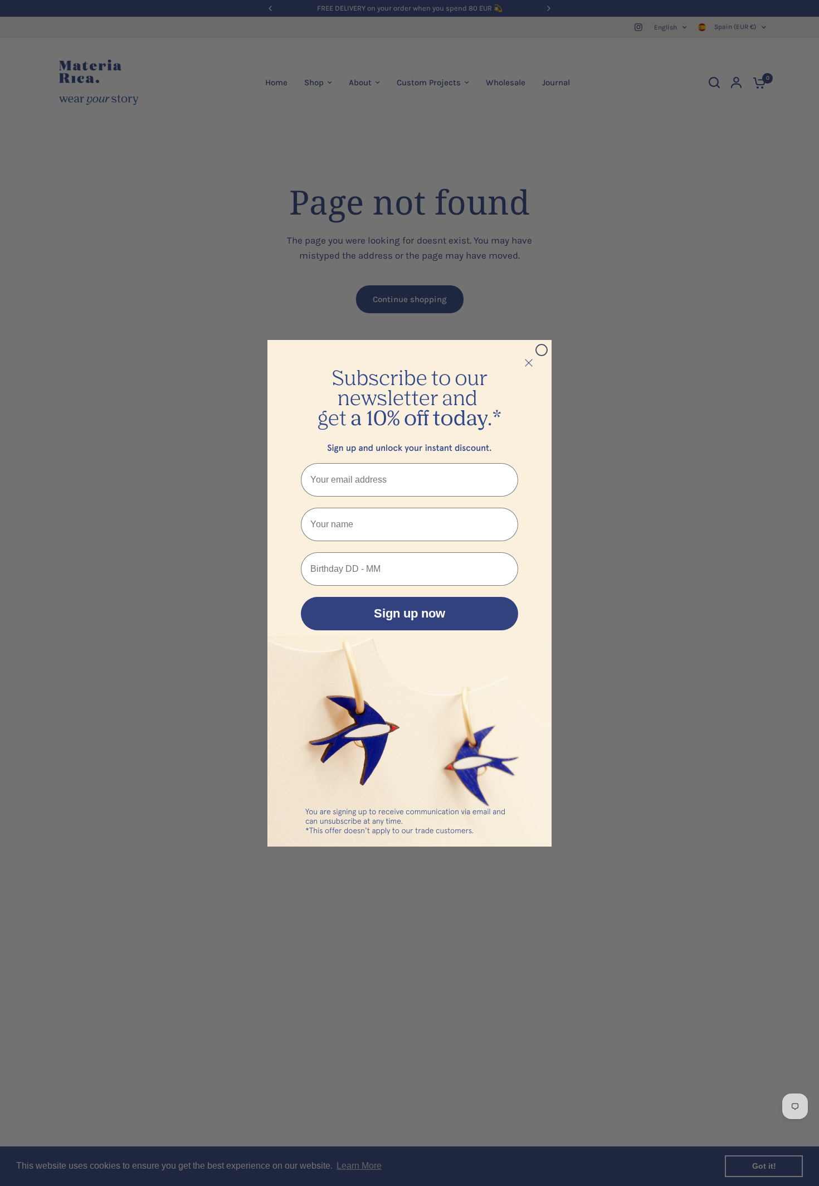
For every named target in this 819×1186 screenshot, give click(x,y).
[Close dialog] (541, 350)
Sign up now (409, 613)
